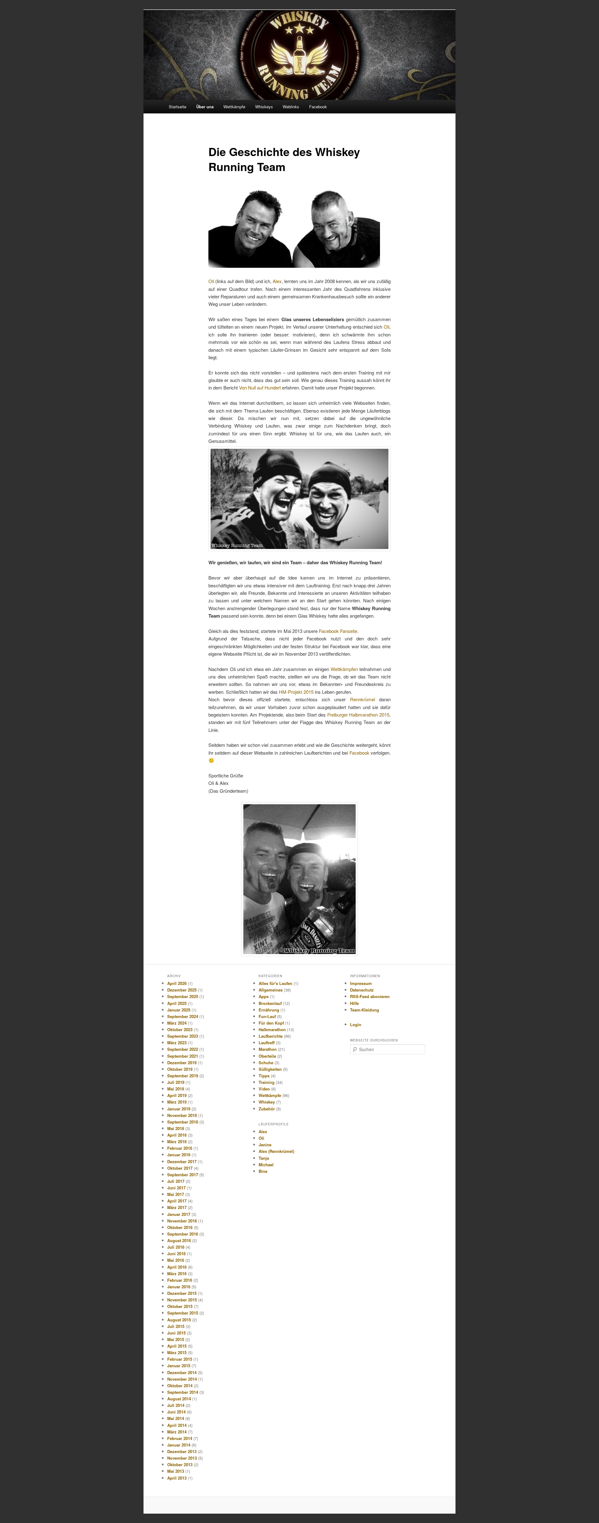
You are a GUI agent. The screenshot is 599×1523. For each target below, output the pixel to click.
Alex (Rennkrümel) (276, 1151)
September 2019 (182, 1076)
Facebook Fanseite (338, 631)
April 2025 (177, 1003)
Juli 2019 (175, 1082)
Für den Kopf (271, 1023)
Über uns (205, 107)
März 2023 (177, 1043)
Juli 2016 (175, 1247)
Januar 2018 (178, 1155)
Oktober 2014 (179, 1385)
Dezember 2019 (182, 1062)
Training (267, 1082)
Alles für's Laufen (275, 983)
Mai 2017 (175, 1194)
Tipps (264, 1076)
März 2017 (177, 1207)
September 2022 (182, 1049)
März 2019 (177, 1102)
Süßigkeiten (270, 1069)
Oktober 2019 (179, 1069)
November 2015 (182, 1300)
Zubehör (267, 1109)
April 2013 (177, 1478)
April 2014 (177, 1425)
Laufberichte (271, 1036)
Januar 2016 (178, 1287)
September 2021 (182, 1056)
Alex (277, 281)
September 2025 (182, 996)
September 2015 (182, 1313)
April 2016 (177, 1267)
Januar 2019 (178, 1109)
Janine (265, 1145)
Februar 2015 (179, 1359)
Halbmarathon (272, 1029)
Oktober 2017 (179, 1168)
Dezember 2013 (182, 1451)
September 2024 (182, 1016)
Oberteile (267, 1056)
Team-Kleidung (364, 1010)
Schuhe (266, 1062)
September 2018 (182, 1122)
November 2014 (182, 1379)
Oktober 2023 (179, 1029)
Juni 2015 (176, 1333)
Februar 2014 (179, 1438)
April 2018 (177, 1135)
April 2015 (177, 1346)
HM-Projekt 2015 (296, 691)
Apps (264, 996)
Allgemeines (271, 990)
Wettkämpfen (344, 669)
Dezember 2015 (182, 1293)
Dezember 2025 (182, 990)
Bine (263, 1171)
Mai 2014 (175, 1418)
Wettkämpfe (234, 107)
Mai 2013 (175, 1471)
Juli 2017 (175, 1181)
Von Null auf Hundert (260, 387)
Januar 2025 (178, 1010)
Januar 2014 (178, 1445)
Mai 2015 (175, 1339)
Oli (211, 281)
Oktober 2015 (179, 1306)
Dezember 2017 (182, 1161)
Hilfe (354, 1003)
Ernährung (269, 1010)
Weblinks (291, 107)
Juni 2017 (176, 1188)
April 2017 (177, 1201)
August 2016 (179, 1240)
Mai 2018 (175, 1128)
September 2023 (182, 1036)
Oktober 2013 (179, 1464)
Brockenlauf (270, 1003)
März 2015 (177, 1352)
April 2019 (177, 1095)
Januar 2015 (178, 1366)
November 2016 (182, 1221)
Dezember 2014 (182, 1372)
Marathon (268, 1049)
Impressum (361, 983)
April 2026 (177, 983)
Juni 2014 (176, 1412)
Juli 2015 (175, 1326)
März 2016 (177, 1273)
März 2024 (177, 1023)
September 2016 (182, 1234)
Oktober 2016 (179, 1227)
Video (264, 1089)
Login (355, 1024)
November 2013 (182, 1458)
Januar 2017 (178, 1214)
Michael (266, 1165)
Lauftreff (267, 1043)
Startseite (177, 107)
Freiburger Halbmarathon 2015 (358, 714)
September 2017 (182, 1175)
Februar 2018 (179, 1148)
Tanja (264, 1158)
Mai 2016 (175, 1260)
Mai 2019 (175, 1089)
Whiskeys (264, 107)
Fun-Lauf (267, 1016)
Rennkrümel (362, 699)
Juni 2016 (176, 1253)
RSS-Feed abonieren (370, 996)
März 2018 (177, 1141)
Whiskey (267, 1102)
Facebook (318, 107)
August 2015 (179, 1320)
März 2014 (177, 1432)
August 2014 (179, 1399)
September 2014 (182, 1392)
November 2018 (182, 1115)
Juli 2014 (175, 1405)
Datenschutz (362, 990)
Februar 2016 (179, 1280)
